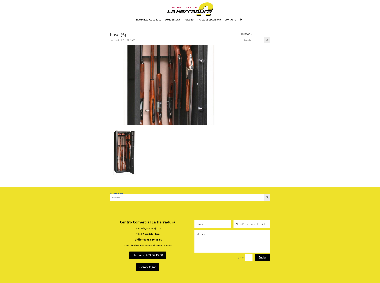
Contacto (230, 20)
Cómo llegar (172, 20)
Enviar (262, 257)
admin (117, 40)
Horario (189, 20)
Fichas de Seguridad (209, 20)
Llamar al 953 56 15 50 (148, 20)
